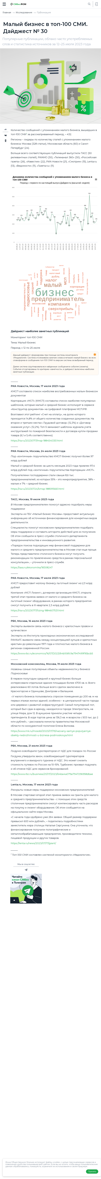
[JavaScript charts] (21, 258)
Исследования (24, 12)
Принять (92, 1171)
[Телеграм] (26, 870)
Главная (7, 12)
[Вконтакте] (5, 135)
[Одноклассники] (5, 140)
